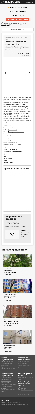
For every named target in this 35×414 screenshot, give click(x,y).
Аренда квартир (6, 363)
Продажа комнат (6, 367)
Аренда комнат (6, 365)
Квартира (15, 128)
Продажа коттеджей (24, 361)
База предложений (18, 7)
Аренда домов (22, 363)
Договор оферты (23, 394)
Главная (6, 23)
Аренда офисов (6, 377)
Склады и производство (8, 384)
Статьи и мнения (18, 11)
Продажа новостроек (8, 368)
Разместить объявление (18, 19)
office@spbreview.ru (27, 390)
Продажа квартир (7, 361)
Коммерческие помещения (6, 382)
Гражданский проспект (16, 132)
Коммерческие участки (8, 389)
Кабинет (30, 2)
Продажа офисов (6, 379)
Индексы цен (18, 16)
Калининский (12, 130)
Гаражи (3, 391)
